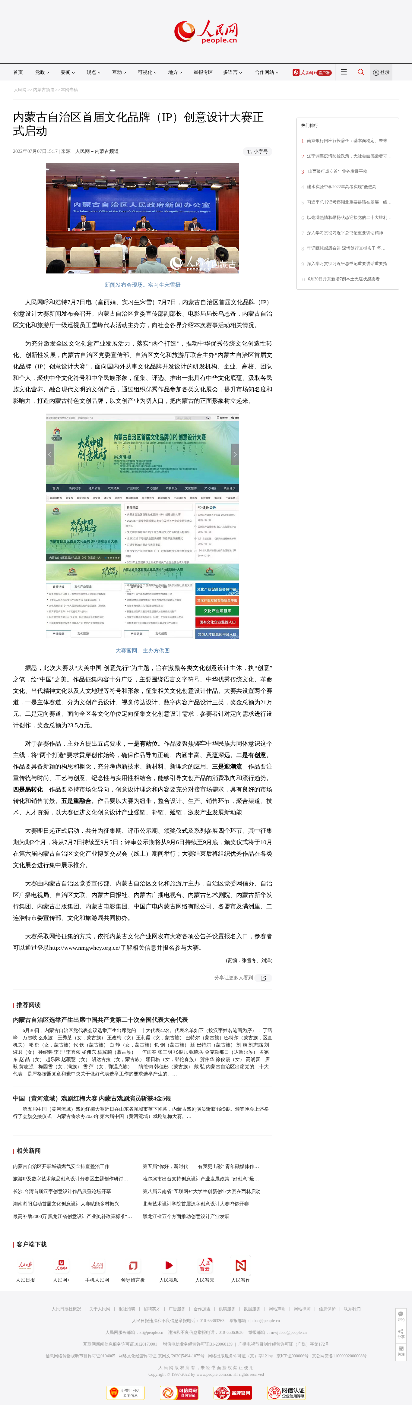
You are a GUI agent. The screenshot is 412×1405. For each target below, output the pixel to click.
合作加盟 (202, 1309)
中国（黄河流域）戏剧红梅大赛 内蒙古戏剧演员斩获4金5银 (92, 1098)
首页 (18, 72)
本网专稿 (69, 89)
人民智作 (240, 1280)
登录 (385, 72)
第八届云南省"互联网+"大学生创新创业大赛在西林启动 (202, 1191)
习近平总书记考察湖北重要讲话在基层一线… (349, 202)
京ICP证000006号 (293, 1356)
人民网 (20, 89)
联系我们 (352, 1309)
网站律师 (302, 1309)
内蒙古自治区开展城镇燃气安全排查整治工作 (61, 1166)
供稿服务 (227, 1309)
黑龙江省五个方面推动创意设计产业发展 (186, 1216)
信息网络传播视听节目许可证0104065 (80, 1356)
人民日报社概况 (66, 1309)
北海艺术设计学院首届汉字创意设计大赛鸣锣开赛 (196, 1203)
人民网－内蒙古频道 (97, 151)
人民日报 (25, 1280)
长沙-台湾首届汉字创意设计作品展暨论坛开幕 (62, 1191)
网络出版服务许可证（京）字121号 (240, 1356)
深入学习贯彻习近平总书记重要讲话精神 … (347, 233)
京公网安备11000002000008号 (339, 1356)
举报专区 (203, 72)
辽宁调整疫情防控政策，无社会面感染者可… (349, 156)
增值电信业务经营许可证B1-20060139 (198, 1344)
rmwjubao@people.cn (288, 1332)
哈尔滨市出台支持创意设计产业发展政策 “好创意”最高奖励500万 (212, 1178)
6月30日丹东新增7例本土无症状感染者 (344, 279)
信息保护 (327, 1309)
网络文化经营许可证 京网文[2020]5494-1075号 (161, 1356)
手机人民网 (97, 1280)
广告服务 (177, 1309)
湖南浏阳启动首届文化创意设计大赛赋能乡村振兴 (66, 1203)
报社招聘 (127, 1309)
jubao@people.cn (265, 1320)
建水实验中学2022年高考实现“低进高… (344, 187)
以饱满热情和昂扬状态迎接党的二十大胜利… (349, 217)
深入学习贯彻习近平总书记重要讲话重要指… (349, 263)
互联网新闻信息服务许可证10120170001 (120, 1344)
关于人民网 (99, 1309)
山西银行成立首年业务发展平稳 (337, 171)
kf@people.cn (151, 1332)
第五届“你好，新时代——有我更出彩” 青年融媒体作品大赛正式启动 (215, 1166)
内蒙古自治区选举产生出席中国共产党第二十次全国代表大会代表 (100, 1019)
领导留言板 (133, 1280)
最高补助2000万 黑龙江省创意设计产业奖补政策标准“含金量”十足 (83, 1216)
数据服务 (252, 1309)
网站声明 (277, 1309)
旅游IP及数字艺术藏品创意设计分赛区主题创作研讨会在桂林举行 (82, 1178)
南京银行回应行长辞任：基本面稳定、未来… (349, 140)
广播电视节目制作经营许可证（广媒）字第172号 (283, 1344)
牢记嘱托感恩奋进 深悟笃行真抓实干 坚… (346, 248)
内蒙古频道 (43, 89)
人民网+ (61, 1280)
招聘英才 (152, 1309)
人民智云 (204, 1280)
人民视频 (169, 1280)
